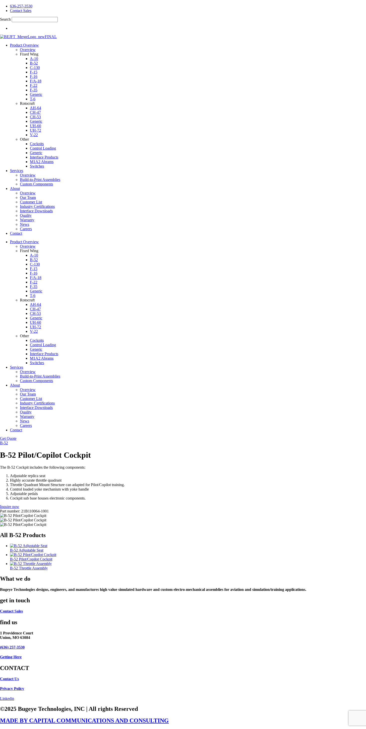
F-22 (33, 85)
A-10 (34, 58)
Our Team (28, 197)
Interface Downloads (36, 211)
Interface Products (44, 157)
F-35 (33, 90)
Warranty (27, 220)
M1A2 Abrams (42, 162)
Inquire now (9, 507)
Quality (26, 215)
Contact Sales (11, 611)
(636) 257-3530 (12, 647)
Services (16, 170)
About (15, 188)
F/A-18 (35, 81)
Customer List (31, 202)
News (24, 224)
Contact (16, 233)
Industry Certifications (37, 206)
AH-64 (35, 108)
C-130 (35, 67)
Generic (36, 94)
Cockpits (37, 144)
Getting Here (11, 657)
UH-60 (35, 126)
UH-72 (35, 130)
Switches (37, 166)
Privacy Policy (12, 688)
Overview (28, 50)
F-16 (33, 76)
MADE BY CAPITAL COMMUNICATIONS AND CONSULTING (84, 720)
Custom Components (36, 184)
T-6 (32, 99)
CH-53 (35, 117)
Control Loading (43, 148)
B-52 (34, 63)
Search (5, 19)
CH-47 (35, 112)
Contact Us (9, 679)
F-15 (33, 72)
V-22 (34, 135)
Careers (26, 229)
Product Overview (24, 45)
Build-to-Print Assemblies (40, 179)
